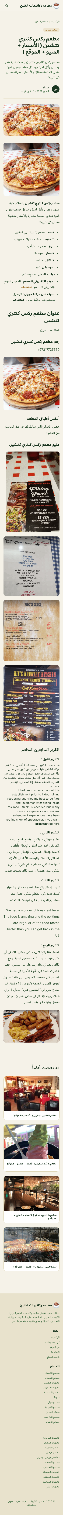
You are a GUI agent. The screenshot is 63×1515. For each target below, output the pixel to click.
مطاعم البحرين (41, 21)
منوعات (55, 1397)
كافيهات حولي (52, 1486)
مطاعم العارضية (51, 1416)
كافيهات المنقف (51, 1476)
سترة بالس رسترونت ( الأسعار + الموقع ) (35, 1266)
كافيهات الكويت (51, 1382)
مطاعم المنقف (52, 1462)
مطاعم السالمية (51, 1392)
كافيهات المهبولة (51, 1471)
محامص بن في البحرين (48, 1457)
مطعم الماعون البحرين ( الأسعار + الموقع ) (34, 1115)
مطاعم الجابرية (52, 1447)
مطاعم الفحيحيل (51, 1466)
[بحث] (7, 5)
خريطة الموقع (53, 1356)
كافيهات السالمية (51, 1481)
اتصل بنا (55, 1351)
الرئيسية (55, 21)
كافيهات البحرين (51, 1387)
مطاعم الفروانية (52, 1406)
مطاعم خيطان (52, 1452)
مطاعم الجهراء (52, 1421)
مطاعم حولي (53, 1402)
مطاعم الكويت (52, 1372)
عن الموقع (54, 1346)
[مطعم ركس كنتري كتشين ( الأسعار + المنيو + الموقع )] (31, 169)
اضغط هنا (27, 287)
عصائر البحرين (52, 1411)
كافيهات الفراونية (51, 1437)
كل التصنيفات (52, 1342)
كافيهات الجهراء (51, 1442)
